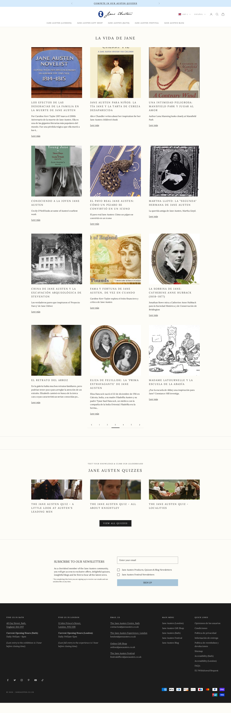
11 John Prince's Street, (69, 623)
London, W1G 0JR (67, 626)
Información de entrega (206, 638)
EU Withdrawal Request (206, 670)
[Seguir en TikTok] (42, 680)
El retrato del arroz (49, 380)
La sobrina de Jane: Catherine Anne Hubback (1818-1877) (170, 292)
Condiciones (201, 628)
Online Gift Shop (118, 643)
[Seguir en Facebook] (7, 680)
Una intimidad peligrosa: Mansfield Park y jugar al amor (171, 106)
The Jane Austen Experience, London (128, 633)
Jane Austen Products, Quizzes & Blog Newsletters (147, 570)
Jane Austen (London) (59, 23)
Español (198, 14)
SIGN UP (147, 582)
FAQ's (197, 665)
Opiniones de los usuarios (207, 623)
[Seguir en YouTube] (35, 680)
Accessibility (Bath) (204, 656)
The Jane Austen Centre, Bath (125, 623)
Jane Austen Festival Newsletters (138, 574)
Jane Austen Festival (147, 23)
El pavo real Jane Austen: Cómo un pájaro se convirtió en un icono (112, 204)
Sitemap (199, 651)
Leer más (35, 136)
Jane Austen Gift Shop (90, 23)
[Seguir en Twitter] (14, 680)
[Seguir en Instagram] (21, 680)
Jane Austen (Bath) (119, 23)
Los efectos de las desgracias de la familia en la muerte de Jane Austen (55, 106)
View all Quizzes (115, 523)
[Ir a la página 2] (91, 425)
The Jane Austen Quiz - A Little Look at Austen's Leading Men (52, 508)
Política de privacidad (205, 633)
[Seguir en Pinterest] (28, 680)
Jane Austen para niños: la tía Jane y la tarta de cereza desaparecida (115, 106)
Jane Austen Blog (174, 23)
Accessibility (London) (206, 661)
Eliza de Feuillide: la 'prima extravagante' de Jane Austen (114, 384)
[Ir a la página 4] (140, 425)
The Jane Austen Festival (122, 653)
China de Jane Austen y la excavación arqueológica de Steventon (56, 292)
